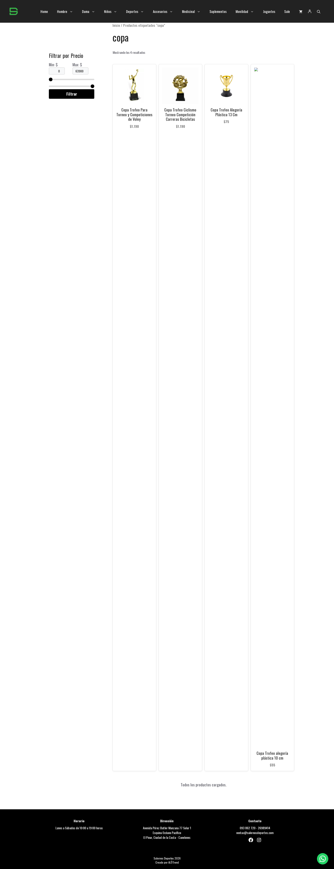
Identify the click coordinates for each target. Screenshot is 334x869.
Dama (85, 11)
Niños (107, 11)
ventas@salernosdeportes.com (255, 832)
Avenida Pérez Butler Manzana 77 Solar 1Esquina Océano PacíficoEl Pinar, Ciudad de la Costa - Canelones (167, 832)
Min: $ (53, 64)
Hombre (62, 11)
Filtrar (71, 94)
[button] (318, 11)
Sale (287, 11)
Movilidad (242, 11)
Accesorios (160, 11)
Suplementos (218, 11)
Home (44, 11)
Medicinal (188, 11)
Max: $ (77, 64)
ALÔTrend (173, 862)
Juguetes (269, 11)
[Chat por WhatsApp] (322, 858)
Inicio (116, 25)
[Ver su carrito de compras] (300, 11)
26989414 (264, 827)
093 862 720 (247, 827)
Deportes (132, 11)
